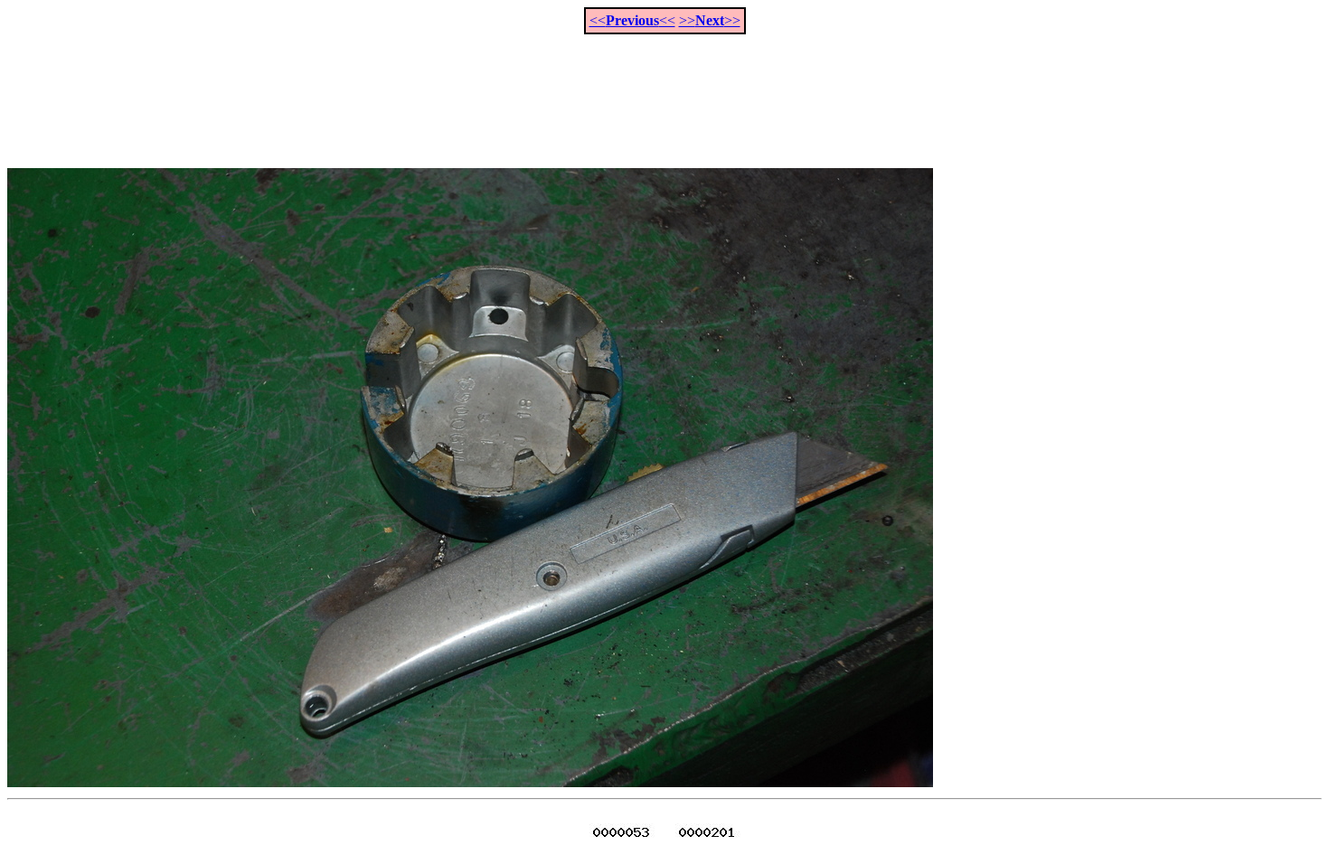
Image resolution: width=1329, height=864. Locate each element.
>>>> (709, 20)
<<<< (632, 20)
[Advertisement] (664, 91)
